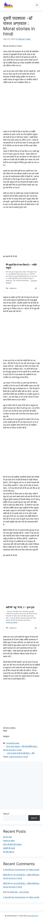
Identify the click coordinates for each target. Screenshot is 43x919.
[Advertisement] (21, 108)
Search (6, 814)
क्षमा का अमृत (7, 837)
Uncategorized (12, 743)
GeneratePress (32, 916)
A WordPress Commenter (14, 870)
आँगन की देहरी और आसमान (12, 844)
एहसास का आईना (9, 841)
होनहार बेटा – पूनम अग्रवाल (19, 892)
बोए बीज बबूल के (8, 852)
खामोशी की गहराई (9, 848)
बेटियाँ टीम (6, 875)
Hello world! (34, 870)
